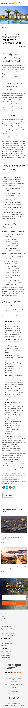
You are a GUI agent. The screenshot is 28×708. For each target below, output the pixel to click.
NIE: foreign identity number (7, 633)
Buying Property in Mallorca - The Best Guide (12, 539)
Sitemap (14, 687)
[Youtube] (13, 698)
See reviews (12, 693)
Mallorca (12, 684)
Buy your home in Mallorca (7, 629)
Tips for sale (4, 645)
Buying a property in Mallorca (8, 635)
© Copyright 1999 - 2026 (14, 703)
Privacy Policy (19, 684)
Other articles (8, 495)
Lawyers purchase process (7, 643)
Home (3, 27)
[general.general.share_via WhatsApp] (13, 487)
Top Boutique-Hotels (6, 655)
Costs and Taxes (5, 631)
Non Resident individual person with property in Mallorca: (13, 568)
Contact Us (3, 618)
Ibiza (6, 684)
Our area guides (5, 653)
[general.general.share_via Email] (10, 487)
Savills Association (5, 621)
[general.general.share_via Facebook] (3, 487)
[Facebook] (20, 46)
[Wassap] (24, 46)
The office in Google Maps (14, 681)
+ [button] (22, 3)
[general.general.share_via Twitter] (7, 487)
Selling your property (6, 641)
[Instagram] (18, 698)
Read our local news (6, 651)
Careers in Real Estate (6, 623)
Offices (2, 616)
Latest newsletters (5, 657)
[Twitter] (22, 46)
